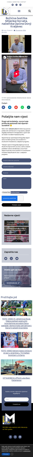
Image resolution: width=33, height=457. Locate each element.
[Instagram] (16, 5)
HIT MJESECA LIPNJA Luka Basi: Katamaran (16, 379)
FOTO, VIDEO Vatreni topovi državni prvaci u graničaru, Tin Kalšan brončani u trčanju (16, 353)
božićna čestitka (11, 98)
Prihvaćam (5, 454)
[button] (19, 11)
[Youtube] (20, 5)
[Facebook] (13, 5)
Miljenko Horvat (21, 98)
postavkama (26, 451)
